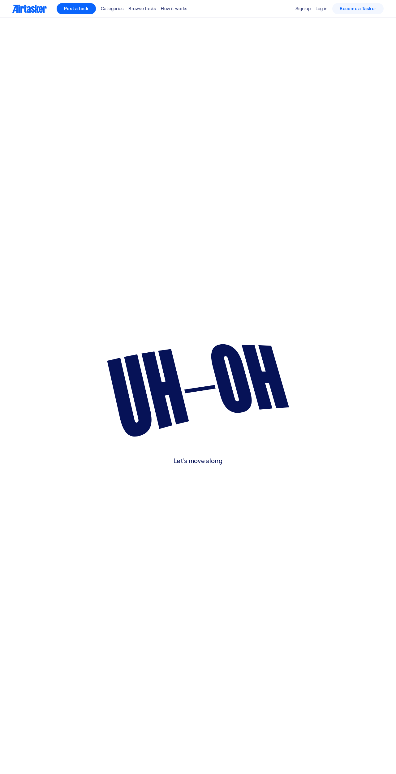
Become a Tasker (358, 8)
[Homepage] (29, 8)
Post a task (76, 8)
